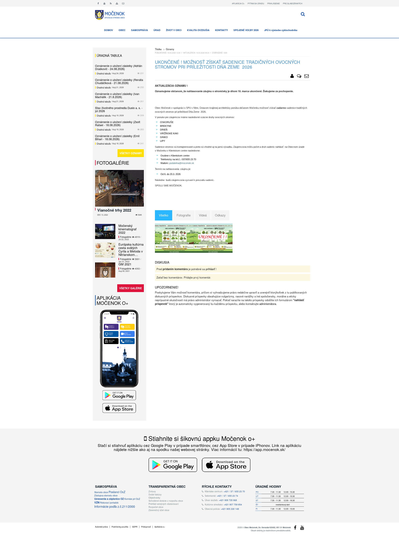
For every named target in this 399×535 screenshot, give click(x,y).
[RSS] (111, 3)
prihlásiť (210, 269)
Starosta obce (101, 492)
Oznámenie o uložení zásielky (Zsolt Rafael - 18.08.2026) (117, 123)
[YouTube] (302, 528)
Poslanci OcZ (117, 492)
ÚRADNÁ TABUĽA (109, 55)
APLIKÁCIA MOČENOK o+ (112, 300)
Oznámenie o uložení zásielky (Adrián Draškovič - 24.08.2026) (118, 67)
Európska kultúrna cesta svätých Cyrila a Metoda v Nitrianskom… (131, 249)
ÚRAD (157, 30)
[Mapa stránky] (117, 3)
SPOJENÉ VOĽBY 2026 (246, 30)
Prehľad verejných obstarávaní (164, 503)
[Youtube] (104, 3)
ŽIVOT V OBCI (173, 30)
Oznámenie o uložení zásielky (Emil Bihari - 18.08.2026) (117, 137)
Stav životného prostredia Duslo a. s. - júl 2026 (118, 109)
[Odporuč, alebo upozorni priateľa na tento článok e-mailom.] (306, 76)
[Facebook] (98, 3)
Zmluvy (152, 491)
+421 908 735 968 (228, 500)
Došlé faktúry (155, 494)
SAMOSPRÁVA (139, 30)
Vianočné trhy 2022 (114, 210)
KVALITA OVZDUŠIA (198, 30)
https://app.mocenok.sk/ (264, 449)
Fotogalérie (113, 162)
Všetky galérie (130, 288)
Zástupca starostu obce (106, 495)
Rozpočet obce (156, 506)
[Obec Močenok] (292, 76)
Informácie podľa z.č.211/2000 (114, 506)
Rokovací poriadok (109, 502)
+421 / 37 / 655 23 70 (234, 491)
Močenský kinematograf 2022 (127, 229)
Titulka (158, 49)
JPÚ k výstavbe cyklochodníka (280, 30)
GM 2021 (124, 264)
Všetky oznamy (131, 153)
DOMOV (108, 30)
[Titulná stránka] (112, 14)
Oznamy (170, 49)
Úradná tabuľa (104, 73)
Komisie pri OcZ (132, 498)
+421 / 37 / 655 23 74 (227, 495)
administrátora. (268, 304)
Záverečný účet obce (159, 510)
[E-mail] (123, 3)
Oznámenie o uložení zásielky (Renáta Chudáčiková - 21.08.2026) (119, 81)
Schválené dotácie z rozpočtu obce (166, 500)
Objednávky (154, 497)
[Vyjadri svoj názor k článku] (299, 76)
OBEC (122, 30)
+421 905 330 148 (230, 508)
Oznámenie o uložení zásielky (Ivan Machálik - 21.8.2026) (117, 95)
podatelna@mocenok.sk (181, 163)
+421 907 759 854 (233, 504)
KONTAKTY (221, 30)
